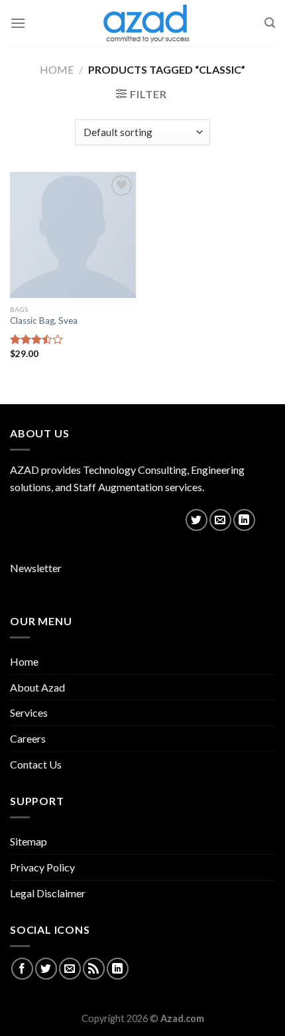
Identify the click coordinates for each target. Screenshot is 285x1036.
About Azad (37, 687)
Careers (28, 738)
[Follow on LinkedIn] (244, 520)
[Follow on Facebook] (22, 969)
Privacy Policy (42, 867)
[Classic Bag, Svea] (73, 235)
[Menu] (18, 23)
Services (29, 712)
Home (57, 69)
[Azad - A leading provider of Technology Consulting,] (142, 23)
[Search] (269, 23)
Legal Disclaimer (48, 893)
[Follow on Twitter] (196, 520)
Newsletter (36, 567)
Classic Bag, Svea (44, 320)
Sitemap (28, 841)
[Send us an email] (220, 520)
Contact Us (36, 764)
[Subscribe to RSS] (94, 969)
